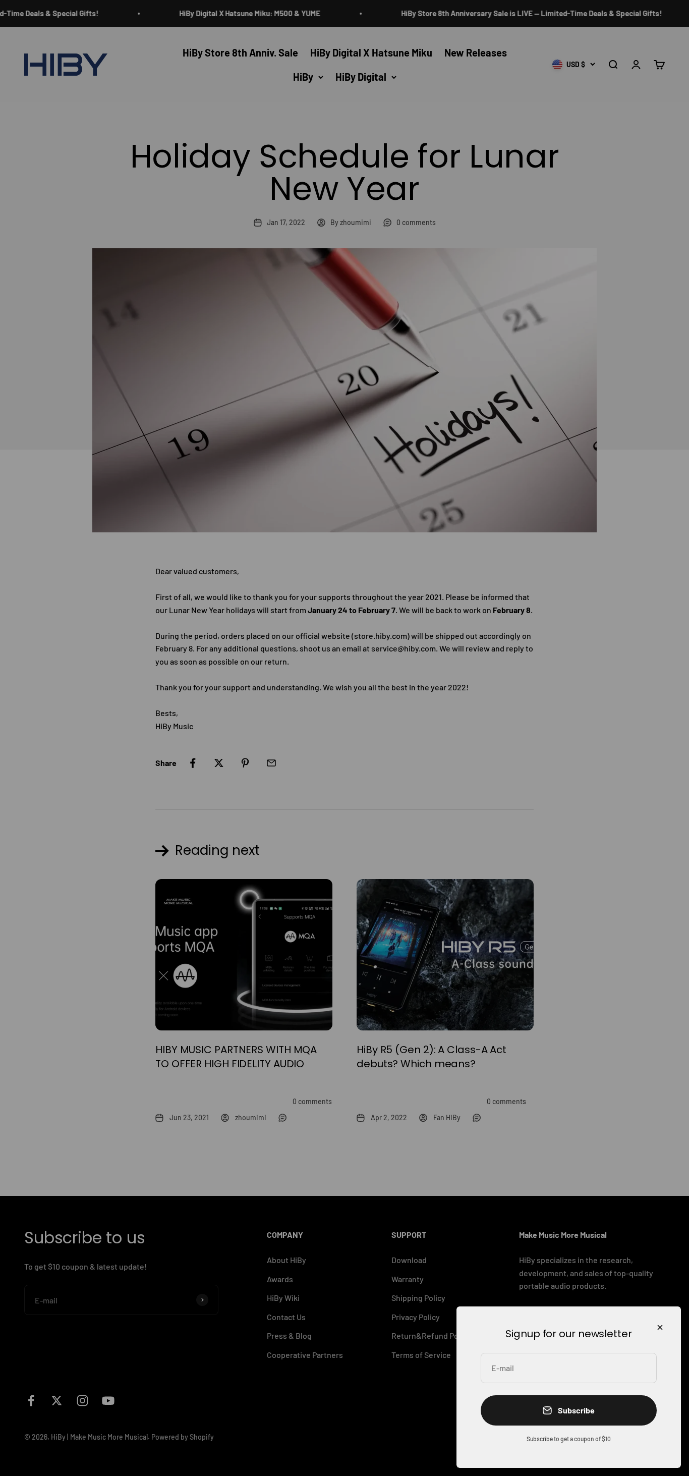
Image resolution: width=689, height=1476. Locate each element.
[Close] (660, 1327)
